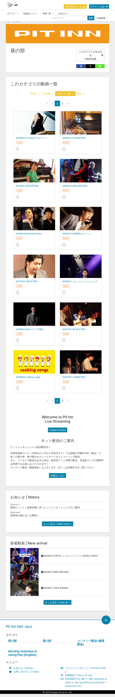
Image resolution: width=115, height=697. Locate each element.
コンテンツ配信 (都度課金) (91, 642)
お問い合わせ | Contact (26, 671)
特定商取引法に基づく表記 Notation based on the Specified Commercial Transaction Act (86, 682)
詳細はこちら (57, 475)
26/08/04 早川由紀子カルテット (31, 138)
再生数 (46, 93)
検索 (91, 18)
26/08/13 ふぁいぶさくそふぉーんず (79, 281)
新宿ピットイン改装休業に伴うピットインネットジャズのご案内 (45, 507)
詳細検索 (101, 18)
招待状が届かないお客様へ (24, 515)
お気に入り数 (63, 93)
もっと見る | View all (56, 602)
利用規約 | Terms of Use (78, 675)
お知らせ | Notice (23, 668)
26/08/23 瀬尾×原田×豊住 (75, 186)
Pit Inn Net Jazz (19, 626)
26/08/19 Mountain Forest (28, 233)
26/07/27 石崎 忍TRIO (26, 281)
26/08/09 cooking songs (28, 377)
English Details (57, 429)
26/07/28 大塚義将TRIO (74, 377)
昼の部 (47, 641)
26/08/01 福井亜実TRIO (27, 186)
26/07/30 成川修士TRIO (74, 329)
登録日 (33, 93)
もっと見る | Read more (56, 523)
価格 (79, 93)
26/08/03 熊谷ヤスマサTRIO (29, 329)
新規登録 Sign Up (73, 6)
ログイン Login (97, 6)
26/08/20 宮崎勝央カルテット (76, 233)
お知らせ (62, 13)
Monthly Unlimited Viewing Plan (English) (22, 653)
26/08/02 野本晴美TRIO (74, 138)
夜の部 (12, 641)
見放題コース (29, 13)
